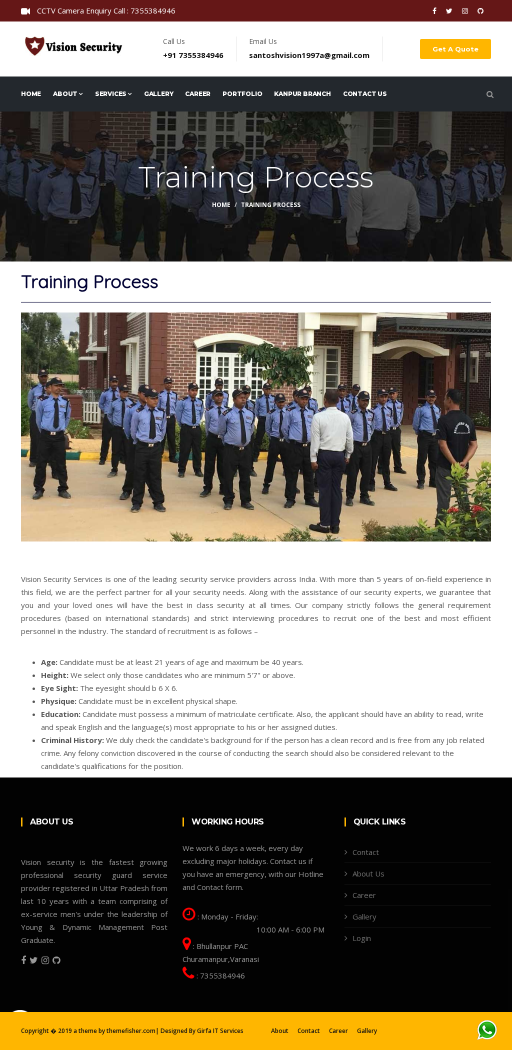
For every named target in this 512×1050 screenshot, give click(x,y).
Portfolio (242, 94)
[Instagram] (466, 11)
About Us (368, 873)
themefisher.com (131, 1030)
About (66, 94)
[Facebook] (435, 11)
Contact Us (365, 94)
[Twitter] (450, 11)
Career (197, 94)
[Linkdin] (481, 11)
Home (31, 94)
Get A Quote (455, 49)
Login (361, 938)
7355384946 (222, 975)
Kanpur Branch (302, 94)
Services (111, 94)
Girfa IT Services (220, 1030)
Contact (365, 852)
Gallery (159, 94)
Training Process (270, 204)
